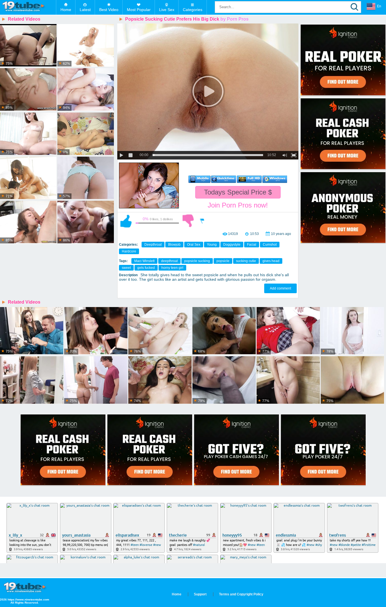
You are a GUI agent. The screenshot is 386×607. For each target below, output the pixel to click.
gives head (271, 261)
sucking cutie (246, 261)
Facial (251, 245)
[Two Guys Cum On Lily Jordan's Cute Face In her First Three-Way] (160, 380)
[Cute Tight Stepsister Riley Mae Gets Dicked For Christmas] (288, 331)
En (379, 6)
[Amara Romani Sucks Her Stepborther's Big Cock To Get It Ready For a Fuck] (224, 380)
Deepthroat (153, 245)
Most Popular (139, 9)
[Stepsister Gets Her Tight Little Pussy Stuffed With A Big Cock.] (352, 380)
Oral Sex (193, 245)
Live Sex (166, 9)
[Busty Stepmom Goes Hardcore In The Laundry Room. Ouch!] (31, 380)
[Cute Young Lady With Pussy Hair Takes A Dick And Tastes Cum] (160, 331)
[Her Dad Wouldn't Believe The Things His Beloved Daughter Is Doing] (95, 380)
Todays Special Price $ (238, 192)
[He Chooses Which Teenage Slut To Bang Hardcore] (85, 222)
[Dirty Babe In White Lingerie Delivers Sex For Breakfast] (85, 45)
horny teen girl (172, 268)
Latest (85, 9)
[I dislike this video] (188, 221)
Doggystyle (231, 245)
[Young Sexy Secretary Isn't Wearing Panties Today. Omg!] (31, 331)
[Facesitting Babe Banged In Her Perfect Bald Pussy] (28, 134)
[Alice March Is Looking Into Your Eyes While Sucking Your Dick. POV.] (288, 380)
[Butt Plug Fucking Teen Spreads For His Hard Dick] (28, 89)
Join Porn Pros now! (238, 205)
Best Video (108, 9)
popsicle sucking (197, 261)
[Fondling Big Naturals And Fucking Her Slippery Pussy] (28, 222)
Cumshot (270, 245)
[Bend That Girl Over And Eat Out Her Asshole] (28, 45)
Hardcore (129, 251)
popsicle (222, 261)
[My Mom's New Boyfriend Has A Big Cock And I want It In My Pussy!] (352, 331)
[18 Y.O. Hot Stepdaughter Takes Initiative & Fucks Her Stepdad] (85, 89)
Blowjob (174, 245)
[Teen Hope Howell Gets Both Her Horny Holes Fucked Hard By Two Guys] (95, 331)
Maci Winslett (144, 261)
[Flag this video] (202, 221)
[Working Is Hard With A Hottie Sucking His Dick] (85, 178)
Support (200, 594)
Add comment (280, 288)
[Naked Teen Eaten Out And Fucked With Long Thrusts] (85, 134)
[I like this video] (126, 221)
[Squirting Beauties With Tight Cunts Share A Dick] (28, 178)
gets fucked (146, 268)
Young (212, 245)
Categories (192, 9)
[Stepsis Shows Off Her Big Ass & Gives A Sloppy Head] (224, 331)
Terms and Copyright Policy (241, 594)
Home (65, 9)
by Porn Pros (234, 19)
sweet (126, 268)
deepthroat (169, 261)
